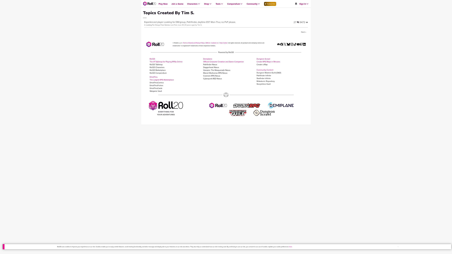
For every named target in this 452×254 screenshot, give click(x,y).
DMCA (208, 43)
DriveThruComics (157, 82)
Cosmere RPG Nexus (211, 75)
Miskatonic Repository (266, 81)
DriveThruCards (156, 88)
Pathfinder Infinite (264, 75)
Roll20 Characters (157, 67)
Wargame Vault (156, 91)
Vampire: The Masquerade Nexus (216, 70)
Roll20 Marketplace (158, 70)
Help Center (223, 43)
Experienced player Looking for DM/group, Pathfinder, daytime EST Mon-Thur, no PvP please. (190, 22)
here (290, 247)
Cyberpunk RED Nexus (212, 78)
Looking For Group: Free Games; (158, 25)
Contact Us (214, 43)
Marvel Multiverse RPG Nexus (215, 73)
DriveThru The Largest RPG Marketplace (162, 78)
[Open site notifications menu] (295, 4)
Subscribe (271, 3)
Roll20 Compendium (158, 73)
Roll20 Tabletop (156, 64)
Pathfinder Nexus (210, 64)
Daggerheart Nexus (211, 67)
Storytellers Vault (264, 84)
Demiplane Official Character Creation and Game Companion (223, 60)
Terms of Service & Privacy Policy (193, 43)
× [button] (398, 246)
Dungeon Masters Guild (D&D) (269, 72)
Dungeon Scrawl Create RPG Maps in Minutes (268, 60)
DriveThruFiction (156, 85)
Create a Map (262, 64)
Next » (303, 32)
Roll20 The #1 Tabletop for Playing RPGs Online (166, 60)
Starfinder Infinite (264, 78)
